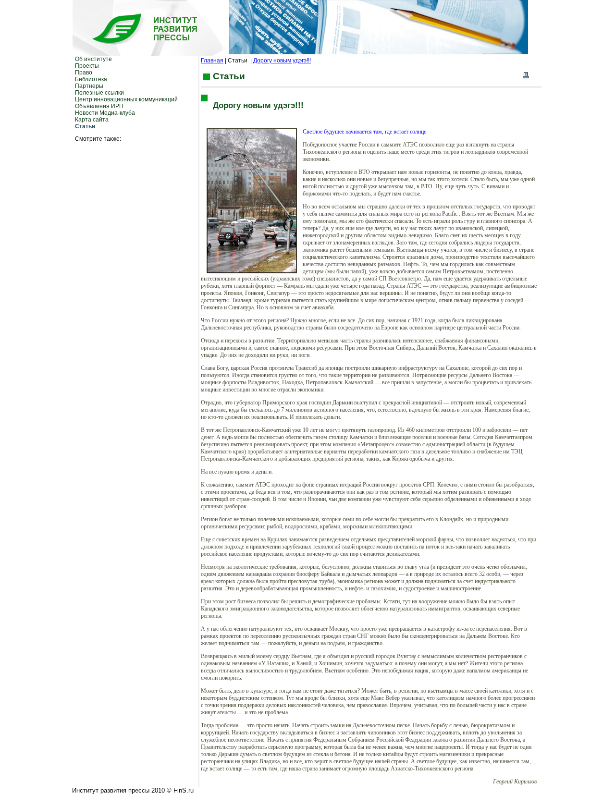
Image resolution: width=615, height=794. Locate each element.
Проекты (87, 65)
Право (83, 72)
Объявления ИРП (99, 106)
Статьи (85, 126)
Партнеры (89, 86)
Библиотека (91, 79)
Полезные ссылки (99, 92)
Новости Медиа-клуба (105, 113)
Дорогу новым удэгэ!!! (282, 60)
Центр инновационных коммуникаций (126, 99)
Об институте (93, 59)
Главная (212, 60)
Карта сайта (92, 119)
